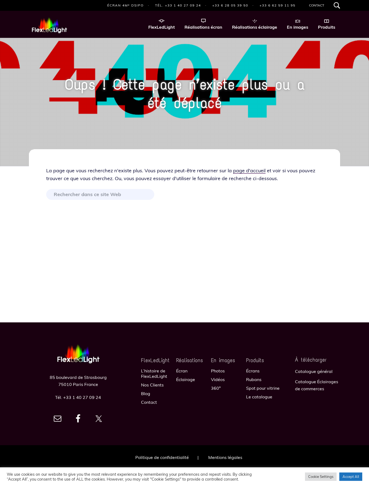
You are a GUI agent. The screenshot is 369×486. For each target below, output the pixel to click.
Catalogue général (314, 371)
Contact (316, 5)
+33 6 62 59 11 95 (278, 5)
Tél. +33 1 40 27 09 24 (178, 5)
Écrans (253, 370)
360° (216, 388)
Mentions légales (225, 457)
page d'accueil (249, 170)
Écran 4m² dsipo (125, 5)
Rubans (253, 379)
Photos (218, 370)
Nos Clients (152, 385)
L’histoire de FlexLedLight (154, 373)
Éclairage (185, 379)
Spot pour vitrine (263, 388)
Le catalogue (259, 396)
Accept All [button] (351, 476)
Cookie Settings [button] (320, 476)
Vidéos (218, 379)
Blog (145, 393)
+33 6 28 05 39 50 (230, 5)
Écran (181, 370)
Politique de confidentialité (162, 457)
